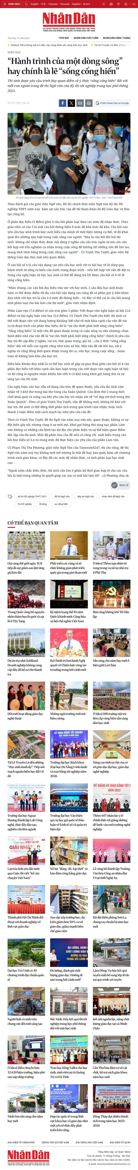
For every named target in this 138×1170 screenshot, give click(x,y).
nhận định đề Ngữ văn (113, 496)
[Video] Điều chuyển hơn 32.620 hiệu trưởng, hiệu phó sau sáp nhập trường (26, 1072)
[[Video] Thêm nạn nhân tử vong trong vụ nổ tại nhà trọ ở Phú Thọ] (111, 545)
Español (76, 4)
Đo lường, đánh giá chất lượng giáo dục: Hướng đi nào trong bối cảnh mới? (66, 975)
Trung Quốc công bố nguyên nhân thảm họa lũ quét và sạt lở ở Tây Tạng (26, 616)
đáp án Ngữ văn (85, 496)
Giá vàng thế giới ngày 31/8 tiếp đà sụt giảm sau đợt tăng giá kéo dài (26, 567)
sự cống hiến (61, 504)
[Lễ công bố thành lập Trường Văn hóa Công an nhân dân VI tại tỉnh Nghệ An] (111, 851)
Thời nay (64, 38)
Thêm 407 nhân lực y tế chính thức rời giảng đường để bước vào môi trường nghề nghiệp (111, 822)
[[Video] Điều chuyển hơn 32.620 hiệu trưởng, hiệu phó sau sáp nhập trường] (26, 1050)
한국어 (86, 4)
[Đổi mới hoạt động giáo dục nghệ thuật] (26, 696)
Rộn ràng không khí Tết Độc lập (111, 614)
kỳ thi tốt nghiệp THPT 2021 (32, 496)
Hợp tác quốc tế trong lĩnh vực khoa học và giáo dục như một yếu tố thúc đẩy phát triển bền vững (69, 1123)
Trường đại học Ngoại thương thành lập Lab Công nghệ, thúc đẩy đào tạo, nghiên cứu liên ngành (25, 822)
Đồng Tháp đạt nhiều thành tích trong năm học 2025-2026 (110, 1120)
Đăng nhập (134, 4)
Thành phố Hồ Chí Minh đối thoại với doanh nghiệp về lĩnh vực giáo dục (25, 921)
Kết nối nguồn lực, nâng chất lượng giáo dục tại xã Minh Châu (111, 1023)
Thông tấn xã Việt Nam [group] (55, 1142)
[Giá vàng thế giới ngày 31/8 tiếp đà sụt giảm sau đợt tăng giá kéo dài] (26, 545)
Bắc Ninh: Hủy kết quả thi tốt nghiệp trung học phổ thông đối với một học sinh (68, 1023)
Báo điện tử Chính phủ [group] (21, 1142)
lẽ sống (43, 504)
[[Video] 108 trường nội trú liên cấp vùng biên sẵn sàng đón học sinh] (111, 696)
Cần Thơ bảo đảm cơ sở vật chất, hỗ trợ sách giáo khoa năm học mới (110, 1072)
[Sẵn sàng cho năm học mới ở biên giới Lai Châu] (111, 642)
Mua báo (103, 4)
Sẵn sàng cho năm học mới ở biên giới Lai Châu (111, 663)
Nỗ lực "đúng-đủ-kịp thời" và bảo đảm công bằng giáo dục (69, 871)
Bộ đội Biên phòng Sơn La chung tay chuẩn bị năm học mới (111, 921)
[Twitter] (71, 103)
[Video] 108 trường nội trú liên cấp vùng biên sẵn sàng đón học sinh (110, 718)
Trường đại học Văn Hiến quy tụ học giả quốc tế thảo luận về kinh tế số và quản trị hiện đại (68, 822)
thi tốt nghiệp (25, 504)
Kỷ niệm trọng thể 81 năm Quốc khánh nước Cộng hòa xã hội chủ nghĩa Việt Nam (68, 616)
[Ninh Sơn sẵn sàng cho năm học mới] (26, 1098)
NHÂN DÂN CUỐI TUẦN (86, 38)
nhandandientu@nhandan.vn (113, 1163)
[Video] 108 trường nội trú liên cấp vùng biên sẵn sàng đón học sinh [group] (49, 45)
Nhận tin (126, 4)
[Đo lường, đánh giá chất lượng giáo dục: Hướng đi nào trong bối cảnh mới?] (69, 952)
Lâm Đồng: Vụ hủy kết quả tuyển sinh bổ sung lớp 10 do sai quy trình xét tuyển (111, 975)
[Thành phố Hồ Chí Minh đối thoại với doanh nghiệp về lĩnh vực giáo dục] (26, 899)
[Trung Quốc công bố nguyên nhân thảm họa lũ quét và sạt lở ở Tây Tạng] (26, 594)
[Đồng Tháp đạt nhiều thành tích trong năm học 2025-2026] (111, 1098)
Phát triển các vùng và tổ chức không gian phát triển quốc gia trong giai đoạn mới (68, 567)
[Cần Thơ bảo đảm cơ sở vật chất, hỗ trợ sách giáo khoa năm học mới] (111, 1050)
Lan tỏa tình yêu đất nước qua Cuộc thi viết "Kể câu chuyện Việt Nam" (24, 873)
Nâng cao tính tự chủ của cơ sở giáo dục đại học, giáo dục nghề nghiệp (111, 766)
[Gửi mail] (80, 103)
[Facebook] (62, 103)
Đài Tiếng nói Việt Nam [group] (89, 1142)
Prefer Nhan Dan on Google (114, 103)
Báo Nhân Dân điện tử (69, 22)
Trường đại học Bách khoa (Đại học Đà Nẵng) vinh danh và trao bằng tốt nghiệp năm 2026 (68, 769)
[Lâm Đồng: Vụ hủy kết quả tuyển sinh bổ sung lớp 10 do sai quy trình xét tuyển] (111, 952)
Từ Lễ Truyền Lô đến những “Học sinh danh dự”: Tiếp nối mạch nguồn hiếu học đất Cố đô (26, 769)
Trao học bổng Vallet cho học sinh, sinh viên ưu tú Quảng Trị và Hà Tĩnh (69, 1072)
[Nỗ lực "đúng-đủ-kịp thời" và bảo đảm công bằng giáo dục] (69, 851)
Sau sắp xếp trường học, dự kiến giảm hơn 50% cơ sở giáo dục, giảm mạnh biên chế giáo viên (67, 924)
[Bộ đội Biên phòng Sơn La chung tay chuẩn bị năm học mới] (111, 899)
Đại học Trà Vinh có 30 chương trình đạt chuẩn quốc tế (26, 975)
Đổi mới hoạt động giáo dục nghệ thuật (25, 716)
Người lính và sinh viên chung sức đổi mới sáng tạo (25, 1021)
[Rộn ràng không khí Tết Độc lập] (111, 594)
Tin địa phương (118, 4)
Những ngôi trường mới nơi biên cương (67, 716)
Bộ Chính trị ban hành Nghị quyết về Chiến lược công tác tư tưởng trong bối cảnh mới (68, 665)
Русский (64, 4)
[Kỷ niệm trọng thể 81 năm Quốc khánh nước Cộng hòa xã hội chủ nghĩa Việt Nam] (69, 594)
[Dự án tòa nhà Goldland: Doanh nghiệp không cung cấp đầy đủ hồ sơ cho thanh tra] (26, 642)
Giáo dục (14, 52)
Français (53, 4)
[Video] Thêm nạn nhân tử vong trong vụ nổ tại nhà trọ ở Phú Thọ (110, 567)
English (34, 4)
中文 (43, 4)
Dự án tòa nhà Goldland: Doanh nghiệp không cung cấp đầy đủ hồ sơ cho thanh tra (25, 667)
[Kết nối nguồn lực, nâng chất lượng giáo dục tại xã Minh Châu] (111, 1001)
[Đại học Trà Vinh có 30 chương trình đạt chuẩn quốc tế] (26, 952)
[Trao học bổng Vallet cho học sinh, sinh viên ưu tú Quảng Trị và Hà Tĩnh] (69, 1050)
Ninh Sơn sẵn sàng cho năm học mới (25, 1118)
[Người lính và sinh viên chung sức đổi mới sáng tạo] (26, 1001)
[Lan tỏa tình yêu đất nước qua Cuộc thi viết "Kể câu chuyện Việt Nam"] (26, 851)
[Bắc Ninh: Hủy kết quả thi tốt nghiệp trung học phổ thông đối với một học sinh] (69, 1001)
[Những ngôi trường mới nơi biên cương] (69, 696)
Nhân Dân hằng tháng (116, 38)
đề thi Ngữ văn (62, 496)
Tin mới (111, 4)
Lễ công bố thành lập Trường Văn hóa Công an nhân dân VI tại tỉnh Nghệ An (111, 873)
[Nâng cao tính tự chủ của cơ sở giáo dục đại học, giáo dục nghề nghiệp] (111, 744)
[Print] (89, 103)
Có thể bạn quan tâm (33, 523)
